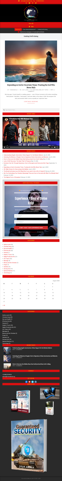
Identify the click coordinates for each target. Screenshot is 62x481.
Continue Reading (31, 101)
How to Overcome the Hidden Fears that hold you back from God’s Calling (23, 159)
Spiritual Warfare (8, 270)
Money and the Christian (10, 262)
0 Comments (19, 349)
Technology (7, 272)
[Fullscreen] (57, 147)
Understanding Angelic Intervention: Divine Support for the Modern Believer (23, 155)
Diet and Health (8, 248)
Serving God (7, 268)
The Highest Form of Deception (12, 177)
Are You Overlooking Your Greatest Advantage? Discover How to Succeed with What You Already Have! (31, 173)
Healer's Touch (8, 254)
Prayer (5, 264)
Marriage (6, 260)
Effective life (7, 250)
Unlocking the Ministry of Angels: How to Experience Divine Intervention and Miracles (26, 157)
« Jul (4, 305)
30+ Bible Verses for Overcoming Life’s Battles (16, 169)
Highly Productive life (9, 256)
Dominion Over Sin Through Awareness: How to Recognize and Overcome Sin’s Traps (26, 163)
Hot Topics (45, 90)
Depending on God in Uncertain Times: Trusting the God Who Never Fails (23, 167)
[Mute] (55, 147)
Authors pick (7, 244)
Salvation (6, 266)
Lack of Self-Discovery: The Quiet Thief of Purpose (17, 161)
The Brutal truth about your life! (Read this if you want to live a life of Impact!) (24, 171)
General (6, 252)
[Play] (4, 147)
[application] (31, 133)
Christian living (36, 90)
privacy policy (34, 232)
